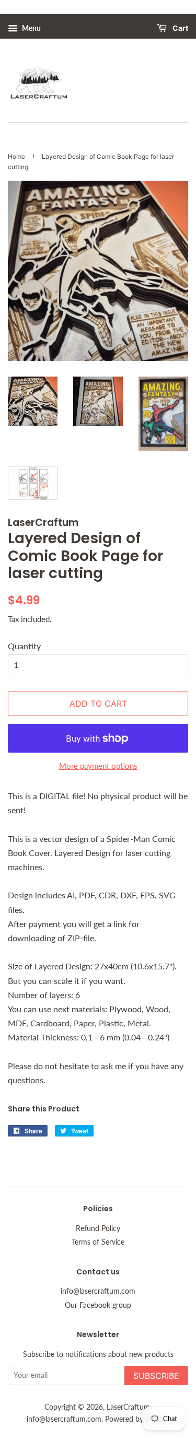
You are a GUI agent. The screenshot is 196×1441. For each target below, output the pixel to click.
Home (16, 156)
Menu (30, 28)
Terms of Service (98, 1242)
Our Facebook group (98, 1305)
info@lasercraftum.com (98, 1291)
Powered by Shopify (137, 1419)
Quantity (24, 646)
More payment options (98, 765)
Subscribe (156, 1375)
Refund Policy (98, 1228)
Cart (179, 28)
